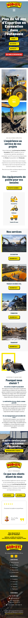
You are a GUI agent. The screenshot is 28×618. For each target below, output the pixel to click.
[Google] (16, 556)
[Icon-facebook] (12, 556)
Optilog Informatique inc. (10, 613)
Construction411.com (19, 613)
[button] (14, 10)
